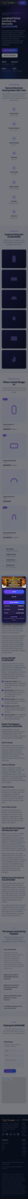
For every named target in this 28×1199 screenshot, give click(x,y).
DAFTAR (14, 596)
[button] (23, 578)
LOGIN (14, 591)
